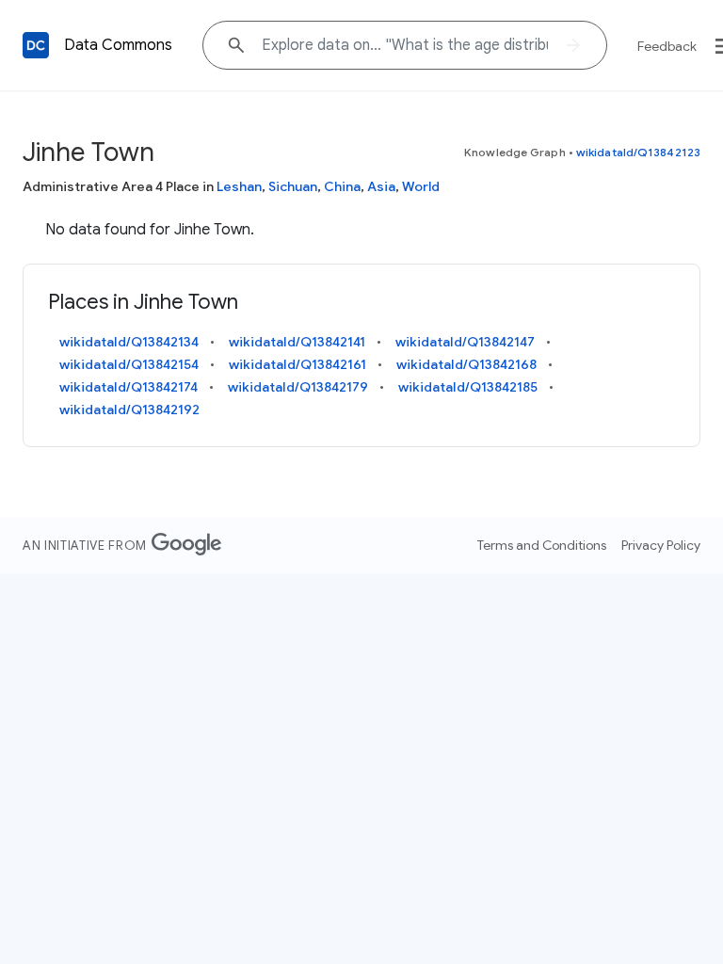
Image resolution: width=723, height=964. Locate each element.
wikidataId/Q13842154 (129, 364)
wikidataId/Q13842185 (468, 386)
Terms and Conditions (541, 545)
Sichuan (292, 186)
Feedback (667, 46)
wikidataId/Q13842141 (297, 341)
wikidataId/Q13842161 (297, 364)
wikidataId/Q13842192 (129, 409)
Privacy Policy (660, 545)
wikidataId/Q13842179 (298, 386)
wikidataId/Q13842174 (128, 386)
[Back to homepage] (36, 45)
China (342, 186)
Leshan (239, 186)
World (421, 186)
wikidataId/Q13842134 (129, 341)
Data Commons (118, 45)
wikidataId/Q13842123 (638, 152)
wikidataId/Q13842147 (465, 341)
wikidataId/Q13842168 (466, 364)
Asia (381, 186)
